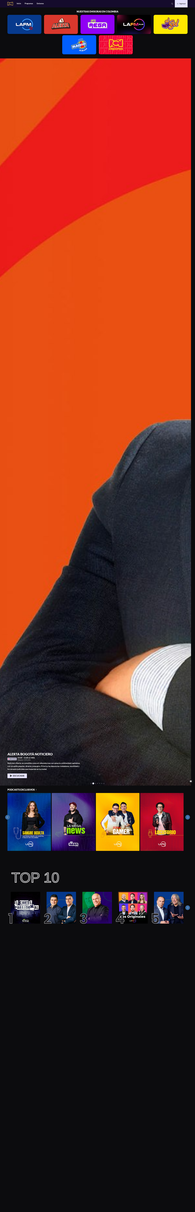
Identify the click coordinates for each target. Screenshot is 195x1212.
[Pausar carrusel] (190, 781)
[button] (172, 3)
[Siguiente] (187, 907)
